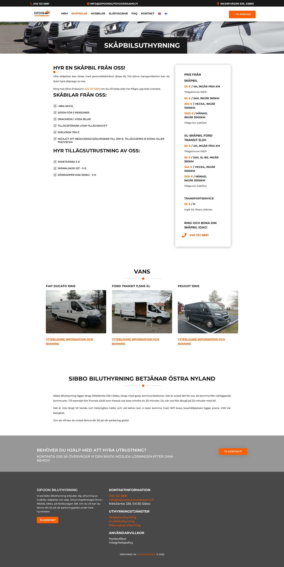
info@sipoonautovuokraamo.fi (114, 3)
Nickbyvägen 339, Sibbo (237, 3)
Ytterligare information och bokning (69, 341)
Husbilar (98, 13)
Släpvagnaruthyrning (124, 525)
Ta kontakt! (233, 451)
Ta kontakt (243, 14)
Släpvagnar (118, 13)
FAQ (134, 13)
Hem (64, 13)
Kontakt (147, 13)
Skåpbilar (79, 13)
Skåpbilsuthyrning (122, 517)
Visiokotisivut (146, 554)
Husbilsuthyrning (122, 521)
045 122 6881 (41, 3)
